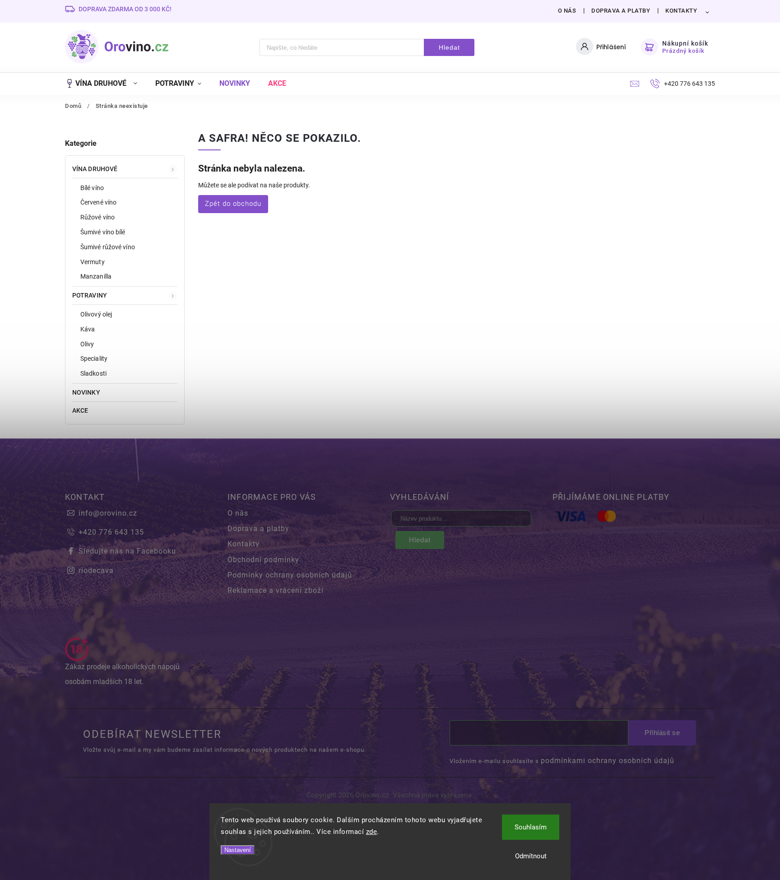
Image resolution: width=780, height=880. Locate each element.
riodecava (96, 570)
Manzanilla (95, 276)
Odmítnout (531, 856)
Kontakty (681, 10)
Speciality (93, 358)
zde (371, 832)
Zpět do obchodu (233, 204)
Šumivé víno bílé (102, 232)
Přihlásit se (662, 732)
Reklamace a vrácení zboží (276, 590)
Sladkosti (93, 373)
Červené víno (98, 202)
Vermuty (92, 261)
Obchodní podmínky (263, 559)
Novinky (86, 392)
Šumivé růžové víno (107, 247)
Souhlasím (531, 827)
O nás (567, 10)
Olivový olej (96, 314)
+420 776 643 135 (111, 532)
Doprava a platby (620, 10)
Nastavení (237, 850)
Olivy (87, 344)
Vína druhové (94, 168)
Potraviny (89, 295)
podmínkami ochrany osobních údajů (607, 760)
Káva (87, 329)
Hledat (449, 47)
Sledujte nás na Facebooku (127, 551)
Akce (80, 410)
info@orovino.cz (108, 513)
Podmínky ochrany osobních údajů (290, 575)
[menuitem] (105, 83)
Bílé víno (92, 187)
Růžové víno (97, 217)
